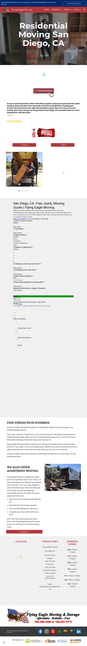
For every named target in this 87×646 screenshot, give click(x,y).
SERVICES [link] (55, 10)
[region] (43, 3)
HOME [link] (46, 10)
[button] (84, 9)
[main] (43, 34)
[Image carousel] (24, 171)
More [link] (76, 10)
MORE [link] (66, 10)
